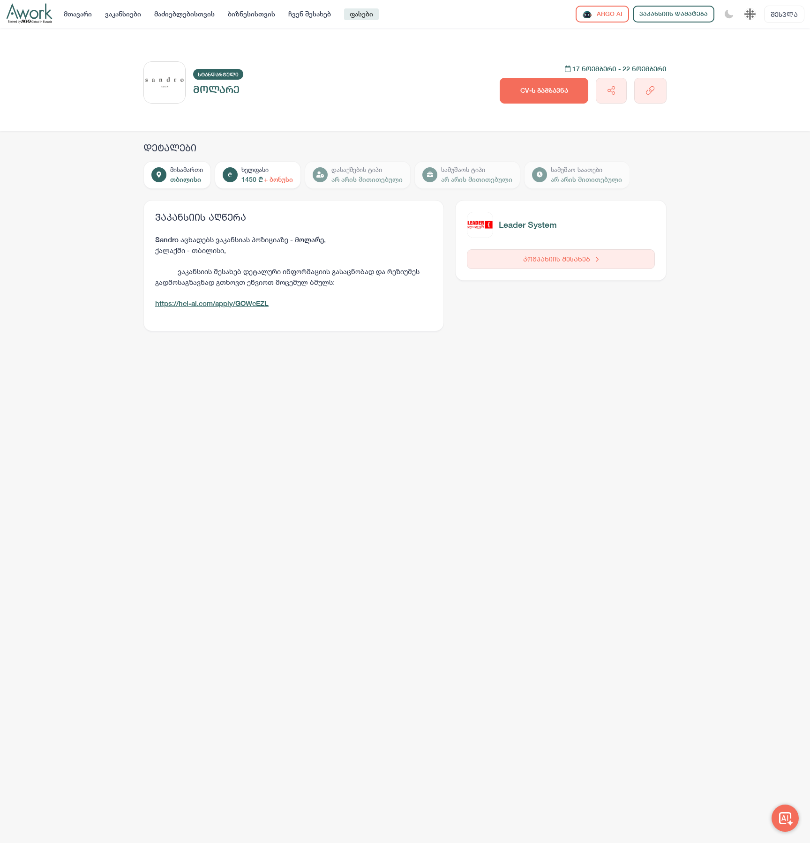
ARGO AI (608, 13)
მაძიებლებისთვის (184, 14)
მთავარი (78, 14)
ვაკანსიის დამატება (673, 13)
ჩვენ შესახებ (309, 14)
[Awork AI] (785, 818)
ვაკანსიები (123, 14)
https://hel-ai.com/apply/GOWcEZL (212, 303)
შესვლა (784, 14)
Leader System (528, 225)
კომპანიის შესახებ (557, 259)
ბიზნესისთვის (251, 14)
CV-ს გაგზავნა (544, 90)
